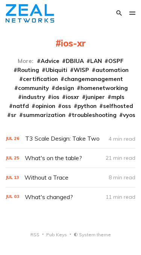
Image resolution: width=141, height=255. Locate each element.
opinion (45, 106)
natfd (21, 106)
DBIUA (75, 60)
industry (33, 96)
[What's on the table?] (70, 158)
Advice (50, 60)
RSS (34, 234)
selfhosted (118, 106)
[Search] (119, 13)
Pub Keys (56, 234)
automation (112, 70)
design (64, 88)
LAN (96, 60)
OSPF (116, 60)
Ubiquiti (56, 70)
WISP (81, 70)
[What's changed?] (70, 197)
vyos (129, 114)
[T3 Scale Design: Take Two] (70, 138)
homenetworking (104, 88)
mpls (117, 96)
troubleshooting (94, 114)
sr (14, 114)
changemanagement (93, 78)
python (87, 106)
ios (55, 96)
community (33, 88)
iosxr (72, 96)
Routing (28, 70)
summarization (44, 114)
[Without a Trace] (70, 177)
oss (66, 106)
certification (40, 78)
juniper (95, 96)
